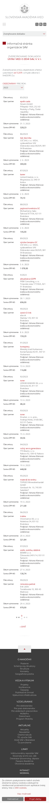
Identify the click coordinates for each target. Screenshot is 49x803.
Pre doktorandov (24, 706)
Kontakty (24, 671)
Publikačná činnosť (24, 692)
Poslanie (25, 663)
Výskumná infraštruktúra (24, 695)
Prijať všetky (35, 799)
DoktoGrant (24, 716)
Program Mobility (24, 719)
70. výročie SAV (24, 737)
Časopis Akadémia (24, 761)
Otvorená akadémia (24, 764)
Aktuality (24, 729)
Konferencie (24, 687)
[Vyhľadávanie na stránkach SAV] (37, 24)
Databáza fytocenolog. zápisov (24, 758)
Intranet (24, 770)
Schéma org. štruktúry (24, 666)
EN (45, 24)
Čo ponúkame (24, 742)
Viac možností (24, 794)
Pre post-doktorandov (24, 708)
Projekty (24, 685)
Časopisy (24, 690)
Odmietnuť (12, 799)
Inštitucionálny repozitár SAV (24, 753)
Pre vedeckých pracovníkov (24, 711)
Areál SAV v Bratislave (24, 740)
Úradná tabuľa (24, 735)
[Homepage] (24, 9)
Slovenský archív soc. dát (24, 756)
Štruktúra (24, 669)
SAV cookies (20, 788)
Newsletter (24, 732)
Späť (23, 626)
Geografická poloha (24, 674)
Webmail (24, 773)
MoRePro (24, 713)
